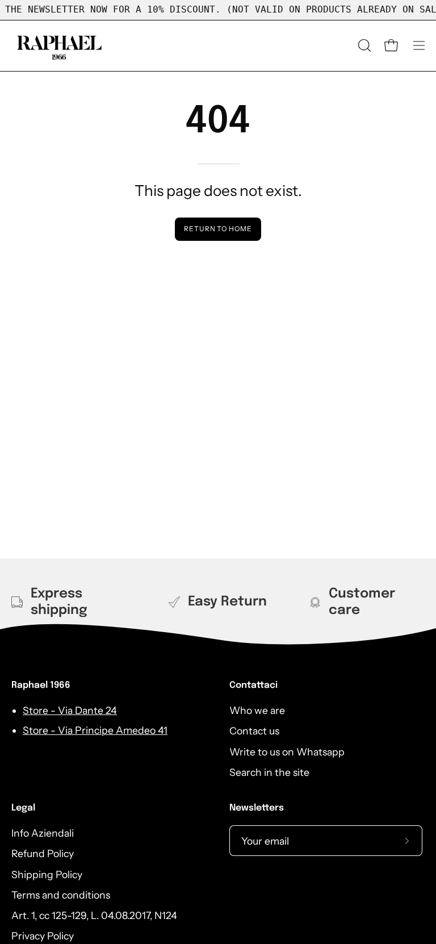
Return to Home (218, 228)
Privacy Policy (42, 936)
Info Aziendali (42, 833)
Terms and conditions (60, 895)
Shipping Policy (46, 874)
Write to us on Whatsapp (287, 752)
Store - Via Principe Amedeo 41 (95, 730)
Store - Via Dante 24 (70, 710)
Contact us (254, 731)
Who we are (257, 710)
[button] (363, 45)
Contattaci (253, 685)
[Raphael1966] (59, 45)
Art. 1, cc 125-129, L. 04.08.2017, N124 (94, 915)
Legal (23, 808)
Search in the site (269, 772)
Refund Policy (42, 853)
